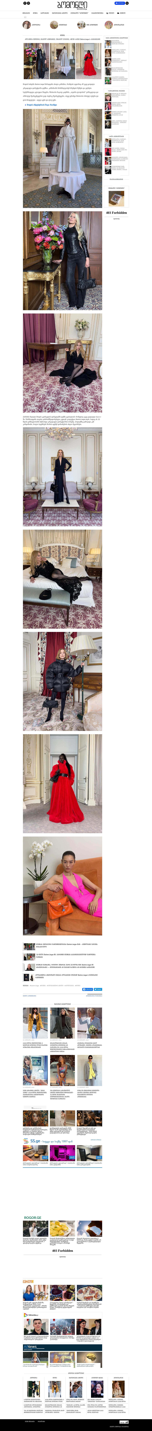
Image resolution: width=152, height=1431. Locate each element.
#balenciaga (34, 985)
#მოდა (77, 985)
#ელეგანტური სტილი (55, 985)
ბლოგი (121, 3)
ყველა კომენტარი (29, 996)
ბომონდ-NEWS (97, 1378)
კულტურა (36, 25)
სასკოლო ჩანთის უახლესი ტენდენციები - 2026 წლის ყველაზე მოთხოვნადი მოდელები (120, 80)
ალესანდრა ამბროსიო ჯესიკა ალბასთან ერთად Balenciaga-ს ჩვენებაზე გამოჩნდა (66, 976)
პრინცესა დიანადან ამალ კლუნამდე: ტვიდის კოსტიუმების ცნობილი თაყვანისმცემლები (89, 1045)
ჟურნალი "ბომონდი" (79, 13)
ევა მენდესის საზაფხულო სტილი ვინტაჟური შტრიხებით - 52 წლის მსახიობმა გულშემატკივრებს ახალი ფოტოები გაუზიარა (62, 1095)
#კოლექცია (69, 985)
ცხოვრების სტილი (60, 13)
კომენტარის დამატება (94, 996)
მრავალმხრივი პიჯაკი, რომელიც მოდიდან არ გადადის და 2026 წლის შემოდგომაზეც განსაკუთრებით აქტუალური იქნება (62, 1047)
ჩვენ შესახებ (30, 1421)
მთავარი (26, 13)
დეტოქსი (63, 25)
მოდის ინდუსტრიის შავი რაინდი (42, 105)
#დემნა (43, 985)
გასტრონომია (97, 13)
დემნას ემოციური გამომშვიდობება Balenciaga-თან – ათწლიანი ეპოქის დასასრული (67, 945)
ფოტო (111, 13)
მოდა (35, 13)
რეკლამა (41, 1421)
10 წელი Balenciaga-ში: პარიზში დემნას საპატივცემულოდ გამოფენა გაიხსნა (65, 956)
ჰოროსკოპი (119, 25)
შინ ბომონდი (92, 25)
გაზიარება (89, 989)
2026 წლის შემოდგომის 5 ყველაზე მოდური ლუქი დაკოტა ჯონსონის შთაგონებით (35, 1045)
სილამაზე (45, 13)
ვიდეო (122, 13)
